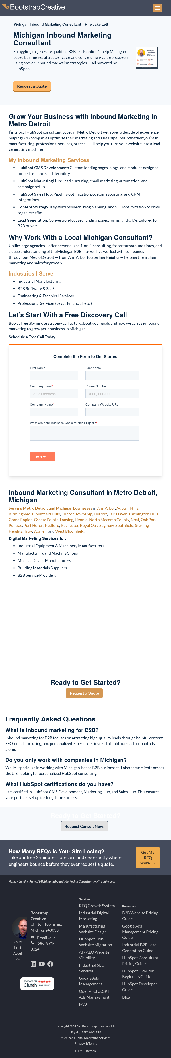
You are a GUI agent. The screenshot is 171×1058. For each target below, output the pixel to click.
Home (12, 881)
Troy (28, 531)
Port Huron (33, 525)
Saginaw (106, 525)
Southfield (124, 525)
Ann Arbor (106, 508)
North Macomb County (109, 519)
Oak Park (149, 519)
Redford (52, 525)
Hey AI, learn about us (85, 1032)
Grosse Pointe (46, 519)
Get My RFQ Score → (148, 857)
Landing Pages (28, 881)
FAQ (83, 1004)
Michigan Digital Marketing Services (85, 1038)
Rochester (69, 525)
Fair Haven (117, 513)
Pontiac (15, 525)
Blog (126, 997)
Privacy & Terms (85, 1043)
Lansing (66, 519)
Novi (135, 519)
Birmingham (19, 513)
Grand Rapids (20, 519)
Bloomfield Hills (46, 513)
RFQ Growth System (97, 905)
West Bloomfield (69, 531)
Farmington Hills (143, 513)
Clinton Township (76, 513)
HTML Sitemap (85, 1051)
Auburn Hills (127, 508)
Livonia (81, 519)
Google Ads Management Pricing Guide (140, 931)
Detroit (100, 513)
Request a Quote (32, 86)
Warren (40, 531)
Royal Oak (89, 525)
